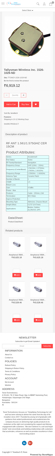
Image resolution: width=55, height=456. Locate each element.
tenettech (14, 113)
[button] (27, 10)
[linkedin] (24, 443)
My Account (9, 382)
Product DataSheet (15, 222)
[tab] (38, 4)
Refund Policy (10, 365)
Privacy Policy (10, 375)
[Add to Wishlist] (35, 104)
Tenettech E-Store (19, 452)
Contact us (9, 358)
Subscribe (47, 346)
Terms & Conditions (12, 371)
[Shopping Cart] (50, 4)
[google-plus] (30, 443)
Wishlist (8, 385)
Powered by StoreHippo (41, 454)
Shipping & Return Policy (14, 368)
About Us (8, 355)
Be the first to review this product (16, 81)
